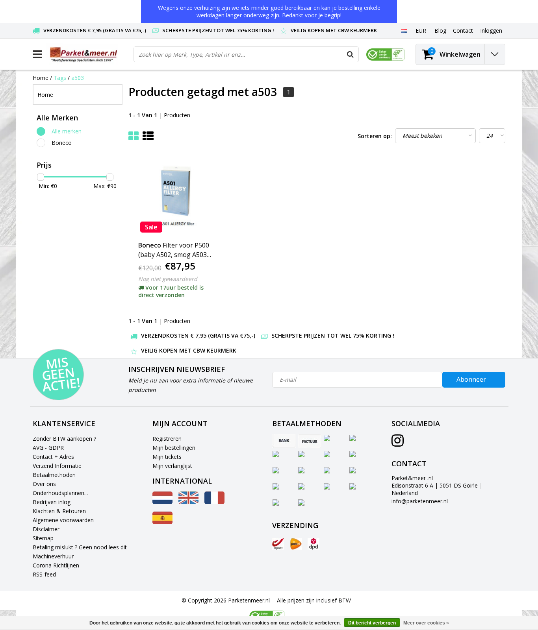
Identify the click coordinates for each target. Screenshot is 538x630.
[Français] (214, 502)
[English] (188, 502)
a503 (77, 77)
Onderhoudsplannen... (60, 493)
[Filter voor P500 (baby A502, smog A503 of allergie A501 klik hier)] (175, 195)
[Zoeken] (350, 54)
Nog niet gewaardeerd (167, 279)
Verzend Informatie (57, 465)
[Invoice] (309, 441)
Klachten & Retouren (59, 511)
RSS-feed (44, 574)
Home (40, 77)
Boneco (62, 142)
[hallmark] (385, 54)
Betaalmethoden (54, 475)
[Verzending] (278, 544)
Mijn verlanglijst (172, 465)
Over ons (44, 484)
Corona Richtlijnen (56, 565)
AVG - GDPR (48, 447)
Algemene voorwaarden (63, 520)
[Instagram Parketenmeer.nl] (397, 443)
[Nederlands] (403, 30)
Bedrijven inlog (51, 502)
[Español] (162, 522)
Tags (60, 77)
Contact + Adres (53, 456)
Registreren (167, 438)
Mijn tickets (167, 456)
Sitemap (43, 538)
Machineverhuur (53, 556)
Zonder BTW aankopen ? (64, 438)
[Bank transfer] (284, 441)
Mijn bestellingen (173, 447)
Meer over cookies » (426, 623)
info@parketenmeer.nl (419, 501)
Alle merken (67, 131)
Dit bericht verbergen (372, 623)
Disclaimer (46, 529)
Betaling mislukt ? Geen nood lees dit (80, 547)
